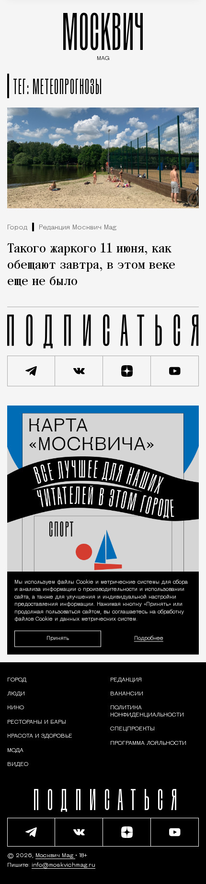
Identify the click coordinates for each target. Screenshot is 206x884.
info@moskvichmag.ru (63, 865)
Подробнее (148, 638)
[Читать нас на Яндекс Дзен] (127, 371)
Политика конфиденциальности (147, 711)
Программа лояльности (148, 743)
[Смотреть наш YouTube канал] (175, 371)
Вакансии (126, 694)
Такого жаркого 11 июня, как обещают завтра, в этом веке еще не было (91, 265)
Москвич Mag (55, 856)
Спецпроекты (132, 729)
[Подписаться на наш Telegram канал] (31, 371)
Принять (57, 638)
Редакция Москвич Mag (77, 227)
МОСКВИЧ (103, 34)
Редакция (126, 680)
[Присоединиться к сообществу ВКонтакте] (79, 371)
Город (17, 227)
